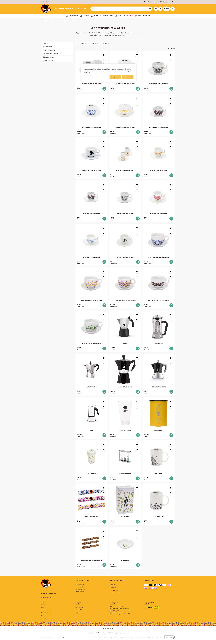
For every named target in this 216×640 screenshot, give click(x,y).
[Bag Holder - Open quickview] (137, 536)
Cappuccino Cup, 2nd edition (125, 84)
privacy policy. (88, 72)
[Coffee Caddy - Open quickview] (170, 406)
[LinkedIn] (112, 629)
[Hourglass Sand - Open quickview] (137, 449)
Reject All (115, 77)
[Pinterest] (108, 629)
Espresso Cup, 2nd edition (158, 170)
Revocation (120, 637)
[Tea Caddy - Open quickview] (137, 493)
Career (105, 637)
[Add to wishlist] (103, 55)
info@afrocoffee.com (48, 593)
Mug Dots (158, 473)
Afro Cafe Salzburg (80, 610)
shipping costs (101, 633)
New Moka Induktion (159, 387)
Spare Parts (144, 637)
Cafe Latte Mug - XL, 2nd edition (158, 257)
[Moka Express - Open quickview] (103, 363)
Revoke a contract (169, 637)
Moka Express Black (125, 387)
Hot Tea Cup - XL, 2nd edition (91, 343)
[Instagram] (110, 629)
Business (77, 612)
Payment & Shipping (129, 637)
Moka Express (91, 387)
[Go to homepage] (46, 8)
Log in (43, 2)
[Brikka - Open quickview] (137, 320)
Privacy (100, 637)
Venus (91, 430)
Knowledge (44, 618)
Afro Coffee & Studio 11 (46, 610)
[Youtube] (106, 629)
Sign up (47, 2)
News (42, 607)
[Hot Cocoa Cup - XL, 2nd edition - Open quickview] (170, 276)
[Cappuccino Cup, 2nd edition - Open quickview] (137, 60)
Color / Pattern (81, 43)
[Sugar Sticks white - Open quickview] (103, 493)
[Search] (150, 9)
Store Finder (150, 637)
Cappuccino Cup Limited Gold (92, 84)
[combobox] (119, 9)
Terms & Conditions (112, 637)
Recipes (43, 615)
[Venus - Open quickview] (103, 406)
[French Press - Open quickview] (170, 320)
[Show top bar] (172, 9)
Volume (105, 43)
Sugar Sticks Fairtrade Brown (91, 560)
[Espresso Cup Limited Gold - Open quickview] (137, 146)
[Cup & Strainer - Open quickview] (103, 449)
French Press (159, 343)
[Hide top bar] (173, 2)
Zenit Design (61, 637)
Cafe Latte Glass (125, 430)
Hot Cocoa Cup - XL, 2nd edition (158, 300)
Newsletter (137, 637)
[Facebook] (103, 629)
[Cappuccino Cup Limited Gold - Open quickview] (103, 60)
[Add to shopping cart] (104, 89)
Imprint (96, 637)
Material (94, 43)
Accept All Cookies (128, 77)
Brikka (125, 343)
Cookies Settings (89, 77)
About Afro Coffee (80, 607)
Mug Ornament (159, 517)
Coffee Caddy (158, 430)
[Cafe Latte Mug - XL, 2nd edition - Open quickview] (170, 233)
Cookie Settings (158, 637)
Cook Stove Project (45, 612)
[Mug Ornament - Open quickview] (170, 493)
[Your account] (160, 9)
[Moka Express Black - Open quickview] (137, 363)
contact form (49, 597)
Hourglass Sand (125, 473)
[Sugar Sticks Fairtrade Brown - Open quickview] (103, 536)
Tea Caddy (125, 517)
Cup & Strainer (91, 473)
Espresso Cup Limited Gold (125, 170)
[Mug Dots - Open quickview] (170, 449)
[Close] (134, 66)
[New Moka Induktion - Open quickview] (170, 363)
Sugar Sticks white (91, 517)
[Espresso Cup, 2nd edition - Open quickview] (170, 146)
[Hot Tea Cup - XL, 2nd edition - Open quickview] (103, 320)
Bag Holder (125, 560)
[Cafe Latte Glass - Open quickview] (137, 406)
